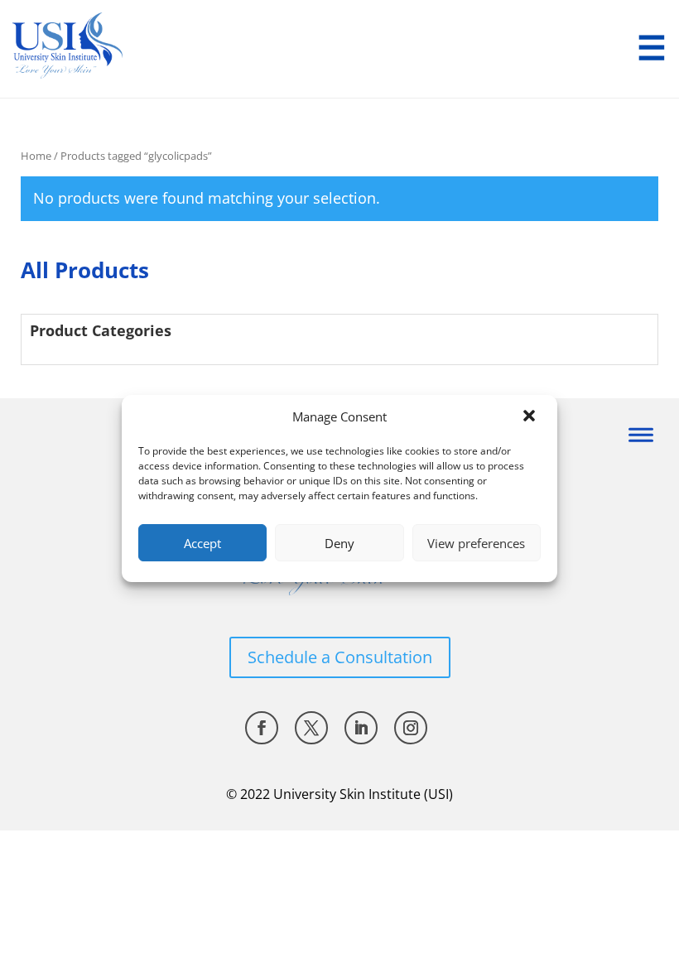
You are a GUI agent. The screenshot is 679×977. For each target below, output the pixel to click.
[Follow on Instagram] (410, 727)
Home (36, 155)
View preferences (476, 543)
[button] (531, 417)
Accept (202, 543)
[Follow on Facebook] (261, 727)
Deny (339, 543)
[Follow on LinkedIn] (361, 727)
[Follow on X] (311, 727)
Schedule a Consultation (340, 657)
